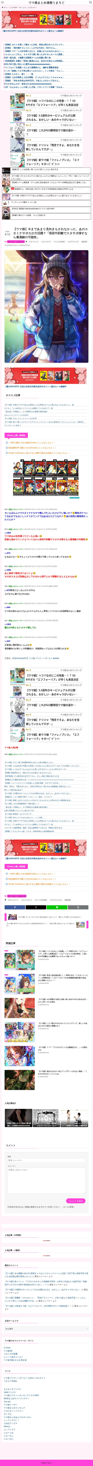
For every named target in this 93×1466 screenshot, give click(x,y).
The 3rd (7, 1401)
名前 (9, 1156)
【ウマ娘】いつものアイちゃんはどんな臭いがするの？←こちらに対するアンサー (35, 769)
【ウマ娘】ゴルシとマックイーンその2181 (20, 418)
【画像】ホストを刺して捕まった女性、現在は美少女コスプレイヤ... (34, 44)
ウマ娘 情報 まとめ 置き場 (15, 1360)
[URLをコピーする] (78, 907)
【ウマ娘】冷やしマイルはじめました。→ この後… (24, 817)
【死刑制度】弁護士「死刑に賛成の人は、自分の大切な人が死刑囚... (34, 61)
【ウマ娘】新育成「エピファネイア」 (18, 814)
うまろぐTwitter (10, 1381)
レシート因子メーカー (13, 1357)
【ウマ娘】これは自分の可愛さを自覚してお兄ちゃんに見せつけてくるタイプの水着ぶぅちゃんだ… (42, 765)
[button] (15, 907)
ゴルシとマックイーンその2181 (16, 415)
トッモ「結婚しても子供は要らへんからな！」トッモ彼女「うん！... (34, 71)
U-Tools (7, 1347)
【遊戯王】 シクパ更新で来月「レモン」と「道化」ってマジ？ (28, 797)
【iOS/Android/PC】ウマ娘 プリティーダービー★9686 (35, 658)
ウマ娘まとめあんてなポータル (17, 1417)
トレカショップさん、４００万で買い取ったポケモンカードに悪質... (34, 54)
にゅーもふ (8, 1435)
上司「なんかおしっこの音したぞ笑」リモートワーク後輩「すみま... (34, 87)
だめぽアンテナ (10, 1423)
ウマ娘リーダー (10, 1404)
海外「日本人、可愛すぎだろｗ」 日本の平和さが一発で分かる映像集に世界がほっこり (37, 786)
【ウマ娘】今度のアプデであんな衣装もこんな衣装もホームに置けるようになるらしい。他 (39, 404)
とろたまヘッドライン (13, 1410)
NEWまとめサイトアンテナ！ (17, 1398)
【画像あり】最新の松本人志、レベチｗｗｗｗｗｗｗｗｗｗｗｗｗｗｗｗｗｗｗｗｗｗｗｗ (39, 779)
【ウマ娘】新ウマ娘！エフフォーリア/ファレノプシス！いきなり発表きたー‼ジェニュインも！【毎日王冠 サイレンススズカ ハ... (44, 422)
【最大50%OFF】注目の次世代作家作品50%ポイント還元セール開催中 (33, 30)
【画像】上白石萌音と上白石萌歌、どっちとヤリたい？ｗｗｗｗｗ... (34, 77)
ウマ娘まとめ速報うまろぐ (47, 2)
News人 (7, 1426)
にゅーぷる (8, 1432)
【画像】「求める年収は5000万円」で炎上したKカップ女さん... (32, 80)
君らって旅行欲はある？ (13, 790)
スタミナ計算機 (10, 1353)
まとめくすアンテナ (12, 1389)
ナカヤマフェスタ (73, 242)
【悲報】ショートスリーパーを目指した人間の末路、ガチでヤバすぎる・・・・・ (35, 783)
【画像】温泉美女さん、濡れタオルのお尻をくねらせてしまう (28, 772)
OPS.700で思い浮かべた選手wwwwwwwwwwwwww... (27, 64)
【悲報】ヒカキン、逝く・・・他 (18, 74)
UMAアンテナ (10, 1392)
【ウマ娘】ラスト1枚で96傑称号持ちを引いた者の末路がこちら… (29, 762)
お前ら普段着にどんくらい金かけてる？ (19, 810)
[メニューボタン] (2, 2)
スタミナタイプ (46, 242)
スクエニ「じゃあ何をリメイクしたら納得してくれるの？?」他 (28, 408)
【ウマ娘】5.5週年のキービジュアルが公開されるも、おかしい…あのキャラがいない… (43, 1289)
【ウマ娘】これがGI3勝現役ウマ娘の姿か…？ (21, 803)
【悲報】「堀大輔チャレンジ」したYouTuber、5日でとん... (30, 48)
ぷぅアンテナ (9, 1429)
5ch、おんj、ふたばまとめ (16, 242)
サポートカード (33, 242)
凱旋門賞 (84, 242)
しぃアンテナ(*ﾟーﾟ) (11, 1420)
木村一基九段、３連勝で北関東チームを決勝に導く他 (27, 58)
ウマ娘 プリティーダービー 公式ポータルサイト (24, 1378)
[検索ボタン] (90, 2)
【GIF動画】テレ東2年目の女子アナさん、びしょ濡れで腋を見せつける (31, 776)
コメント (11, 1166)
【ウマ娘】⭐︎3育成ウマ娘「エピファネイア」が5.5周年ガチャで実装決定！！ (38, 1305)
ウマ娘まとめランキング (14, 1407)
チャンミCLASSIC (59, 242)
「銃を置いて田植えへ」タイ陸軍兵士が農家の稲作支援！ (26, 411)
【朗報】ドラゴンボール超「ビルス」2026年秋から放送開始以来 (29, 831)
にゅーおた (8, 1438)
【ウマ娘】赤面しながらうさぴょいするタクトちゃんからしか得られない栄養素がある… (38, 800)
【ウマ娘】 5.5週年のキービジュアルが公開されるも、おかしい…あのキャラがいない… (38, 793)
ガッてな (8, 1414)
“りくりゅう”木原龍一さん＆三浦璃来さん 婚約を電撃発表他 (31, 67)
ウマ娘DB (8, 1350)
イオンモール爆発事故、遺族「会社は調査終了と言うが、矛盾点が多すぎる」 (34, 827)
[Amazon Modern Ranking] (74, 497)
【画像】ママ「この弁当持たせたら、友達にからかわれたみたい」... (34, 51)
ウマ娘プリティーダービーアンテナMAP (21, 1395)
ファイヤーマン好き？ (12, 425)
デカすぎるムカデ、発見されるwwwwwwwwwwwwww (28, 84)
